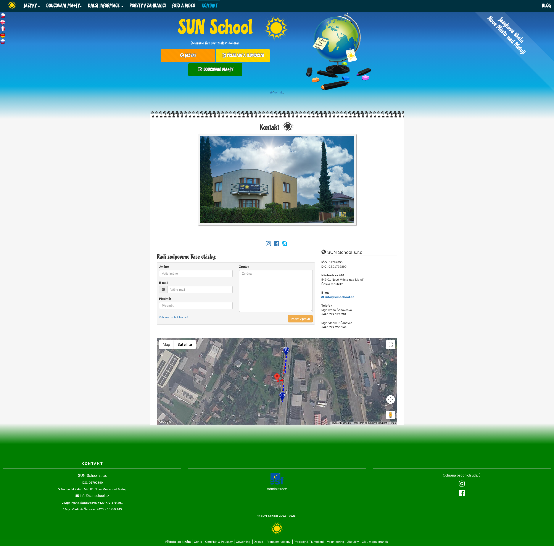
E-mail (163, 282)
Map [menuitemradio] (166, 344)
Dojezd (258, 541)
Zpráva (244, 266)
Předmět (165, 298)
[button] (277, 377)
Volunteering (335, 541)
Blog (546, 6)
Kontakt (209, 6)
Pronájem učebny (278, 541)
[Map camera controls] (390, 399)
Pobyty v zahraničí (148, 6)
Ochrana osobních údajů (461, 475)
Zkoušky (353, 541)
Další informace (104, 6)
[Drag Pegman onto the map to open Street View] (390, 415)
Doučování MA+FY (62, 6)
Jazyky (31, 6)
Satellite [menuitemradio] (184, 344)
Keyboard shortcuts (341, 423)
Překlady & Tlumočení (309, 541)
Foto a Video (183, 6)
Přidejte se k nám (178, 541)
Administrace (277, 489)
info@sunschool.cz (339, 297)
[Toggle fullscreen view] (390, 344)
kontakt (278, 92)
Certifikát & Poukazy (219, 541)
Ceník (198, 541)
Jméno (164, 266)
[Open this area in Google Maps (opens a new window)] (165, 422)
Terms (393, 423)
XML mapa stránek (375, 541)
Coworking (243, 541)
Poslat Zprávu (300, 319)
